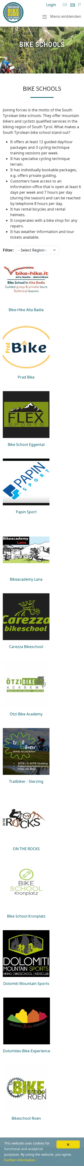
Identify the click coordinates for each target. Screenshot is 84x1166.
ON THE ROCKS (26, 848)
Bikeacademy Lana (26, 579)
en (72, 4)
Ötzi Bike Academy (26, 714)
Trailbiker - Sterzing (26, 781)
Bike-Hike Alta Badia (26, 309)
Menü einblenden (65, 16)
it (79, 4)
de (65, 4)
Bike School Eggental (26, 444)
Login (51, 4)
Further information (19, 1160)
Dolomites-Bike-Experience (26, 1050)
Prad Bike (26, 377)
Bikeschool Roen (26, 1118)
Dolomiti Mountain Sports (26, 983)
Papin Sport (26, 511)
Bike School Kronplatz (26, 916)
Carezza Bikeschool (26, 646)
